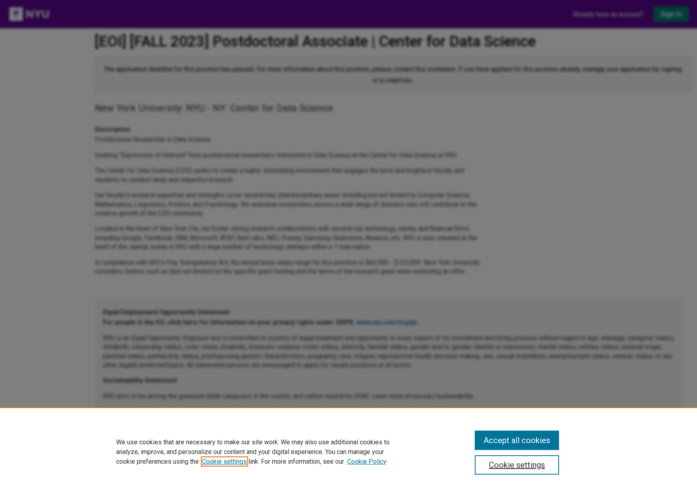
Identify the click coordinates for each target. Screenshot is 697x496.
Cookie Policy (366, 461)
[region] (348, 451)
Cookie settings (224, 461)
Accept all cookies (517, 440)
